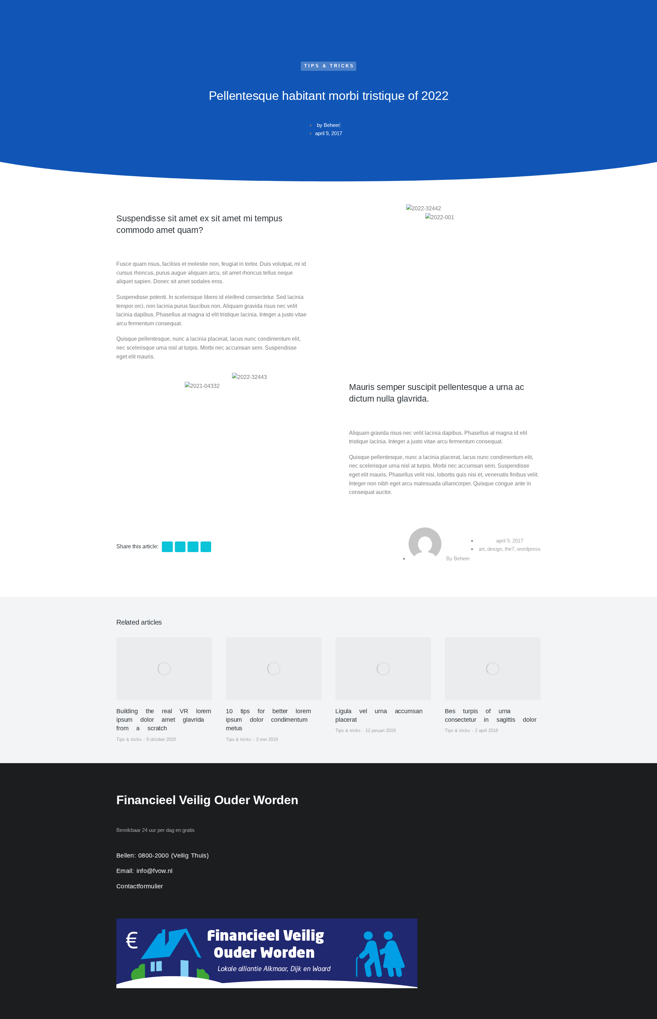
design (494, 549)
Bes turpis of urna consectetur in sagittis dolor (491, 715)
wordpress (529, 549)
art (482, 549)
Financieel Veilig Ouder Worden (207, 800)
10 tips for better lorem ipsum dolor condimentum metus (268, 720)
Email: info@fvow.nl (144, 870)
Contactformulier (139, 886)
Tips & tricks (329, 65)
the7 (509, 549)
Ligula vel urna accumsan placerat (378, 715)
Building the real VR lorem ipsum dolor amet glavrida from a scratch (163, 720)
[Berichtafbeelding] (164, 668)
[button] (167, 546)
